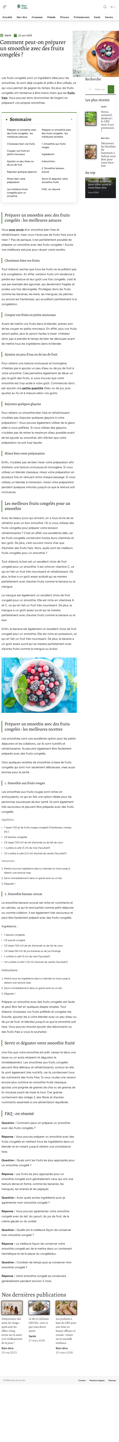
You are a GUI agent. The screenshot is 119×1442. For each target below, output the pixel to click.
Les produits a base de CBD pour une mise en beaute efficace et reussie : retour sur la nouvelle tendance (66, 1331)
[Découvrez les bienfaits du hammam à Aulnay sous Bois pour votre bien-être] (90, 152)
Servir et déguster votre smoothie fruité (55, 180)
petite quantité (32, 388)
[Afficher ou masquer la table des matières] (52, 119)
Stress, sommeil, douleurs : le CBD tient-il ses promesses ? (107, 121)
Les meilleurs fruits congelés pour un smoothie (17, 193)
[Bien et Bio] (22, 7)
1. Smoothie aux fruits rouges (54, 145)
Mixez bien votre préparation (16, 180)
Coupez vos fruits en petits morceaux (18, 152)
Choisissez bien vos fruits (21, 143)
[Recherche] (105, 7)
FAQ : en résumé (51, 189)
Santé (32, 1336)
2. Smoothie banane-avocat (53, 170)
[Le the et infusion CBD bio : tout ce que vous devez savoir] (39, 1308)
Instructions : (49, 161)
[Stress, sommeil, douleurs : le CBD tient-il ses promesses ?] (90, 119)
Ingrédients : (48, 154)
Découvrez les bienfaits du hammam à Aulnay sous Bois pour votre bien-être (108, 154)
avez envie (16, 229)
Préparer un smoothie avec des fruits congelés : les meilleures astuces (21, 133)
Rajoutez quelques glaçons (22, 171)
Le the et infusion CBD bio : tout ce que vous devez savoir (39, 1325)
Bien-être (7, 1348)
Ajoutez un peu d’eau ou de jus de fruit (20, 163)
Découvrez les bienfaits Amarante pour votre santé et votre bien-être (100, 183)
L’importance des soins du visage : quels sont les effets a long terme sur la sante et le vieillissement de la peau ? (12, 1331)
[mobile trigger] (5, 7)
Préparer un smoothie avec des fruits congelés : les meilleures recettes (56, 133)
